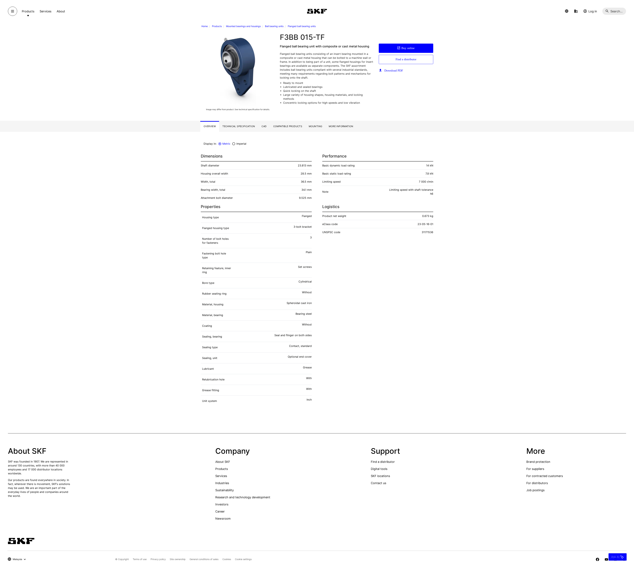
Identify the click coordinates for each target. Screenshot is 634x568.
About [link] (61, 11)
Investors (221, 504)
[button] (567, 11)
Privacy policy (158, 559)
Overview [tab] (210, 126)
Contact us (378, 483)
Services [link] (45, 11)
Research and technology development (242, 497)
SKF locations (380, 476)
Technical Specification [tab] (238, 126)
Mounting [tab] (315, 126)
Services (221, 476)
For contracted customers (544, 476)
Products (217, 26)
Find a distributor (406, 59)
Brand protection (538, 461)
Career (220, 511)
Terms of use (140, 559)
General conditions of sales (204, 559)
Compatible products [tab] (287, 126)
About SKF (222, 461)
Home (204, 26)
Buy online (408, 48)
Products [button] (28, 11)
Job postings (535, 490)
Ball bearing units (274, 26)
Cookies (226, 559)
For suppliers (535, 469)
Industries (222, 483)
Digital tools (379, 469)
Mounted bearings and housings (243, 26)
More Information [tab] (341, 126)
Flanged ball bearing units (302, 26)
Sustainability (224, 490)
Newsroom (223, 518)
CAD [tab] (264, 126)
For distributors (537, 483)
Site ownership (178, 559)
